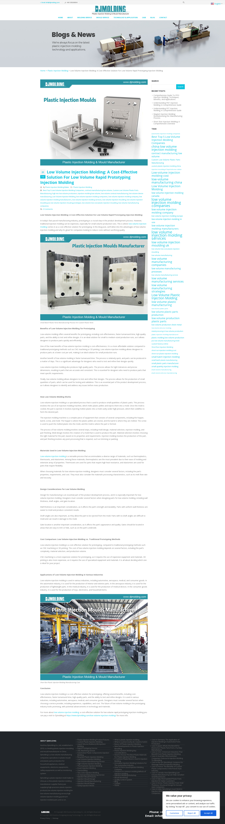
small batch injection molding (166, 356)
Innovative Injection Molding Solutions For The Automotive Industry (130, 764)
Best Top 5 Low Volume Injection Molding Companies (63, 190)
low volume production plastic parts (166, 320)
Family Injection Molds (85, 785)
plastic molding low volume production (168, 337)
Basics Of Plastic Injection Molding (127, 744)
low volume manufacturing (162, 255)
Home (60, 17)
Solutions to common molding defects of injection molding (130, 772)
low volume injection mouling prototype (66, 203)
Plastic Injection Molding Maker (57, 187)
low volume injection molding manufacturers (165, 227)
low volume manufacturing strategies (162, 288)
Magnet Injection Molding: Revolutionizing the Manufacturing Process (168, 116)
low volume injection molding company (123, 197)
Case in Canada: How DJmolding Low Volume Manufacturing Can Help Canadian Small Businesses (168, 775)
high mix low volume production (64, 193)
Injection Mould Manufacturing (89, 781)
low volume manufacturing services (168, 280)
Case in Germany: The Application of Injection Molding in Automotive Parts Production (166, 742)
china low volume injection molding (164, 148)
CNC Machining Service (86, 751)
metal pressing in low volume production (167, 331)
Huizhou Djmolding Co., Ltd (50, 745)
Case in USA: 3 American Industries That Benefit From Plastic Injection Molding (167, 753)
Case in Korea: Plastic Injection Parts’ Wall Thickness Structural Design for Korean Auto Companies (167, 785)
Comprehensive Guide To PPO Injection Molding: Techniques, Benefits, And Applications (166, 97)
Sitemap (55, 818)
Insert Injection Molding (86, 768)
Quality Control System (123, 780)
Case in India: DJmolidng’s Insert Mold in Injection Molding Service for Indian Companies (167, 791)
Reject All (192, 813)
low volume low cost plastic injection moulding (100, 203)
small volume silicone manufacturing (164, 373)
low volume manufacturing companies (162, 261)
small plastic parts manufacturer (165, 363)
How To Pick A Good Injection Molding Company (128, 768)
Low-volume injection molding (53, 456)
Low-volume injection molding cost (166, 174)
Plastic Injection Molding (58, 70)
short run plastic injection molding (165, 354)
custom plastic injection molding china (166, 166)
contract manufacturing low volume (98, 190)
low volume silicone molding (161, 328)
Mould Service (102, 17)
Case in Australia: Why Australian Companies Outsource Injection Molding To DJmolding (167, 758)
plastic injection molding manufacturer (165, 334)
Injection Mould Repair (86, 783)
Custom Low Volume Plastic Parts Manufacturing (166, 161)
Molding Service (84, 17)
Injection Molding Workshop (125, 775)
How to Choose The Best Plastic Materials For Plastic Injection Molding (130, 756)
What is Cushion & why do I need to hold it (130, 742)
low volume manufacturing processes (166, 270)
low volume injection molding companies (92, 197)
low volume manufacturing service (165, 275)
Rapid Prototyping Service (87, 748)
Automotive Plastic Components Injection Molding (93, 754)
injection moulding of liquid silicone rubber (167, 169)
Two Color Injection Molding (88, 773)
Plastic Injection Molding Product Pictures (93, 740)
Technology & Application (126, 17)
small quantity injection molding (165, 366)
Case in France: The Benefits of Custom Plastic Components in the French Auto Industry (167, 768)
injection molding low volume (89, 193)
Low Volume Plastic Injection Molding (166, 296)
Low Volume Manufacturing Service (91, 761)
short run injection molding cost (164, 350)
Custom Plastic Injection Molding (89, 742)
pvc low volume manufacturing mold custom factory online (165, 342)
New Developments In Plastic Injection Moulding (129, 747)
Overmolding (82, 770)
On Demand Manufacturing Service (90, 775)
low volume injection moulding (114, 200)
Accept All (208, 813)
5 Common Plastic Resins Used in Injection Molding (130, 760)
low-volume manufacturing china (167, 181)
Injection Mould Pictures (86, 777)
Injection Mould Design (86, 779)
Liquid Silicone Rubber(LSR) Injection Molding (91, 745)
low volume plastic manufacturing (164, 303)
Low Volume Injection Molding (63, 197)
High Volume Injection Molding (89, 764)
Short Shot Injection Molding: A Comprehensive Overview (167, 122)
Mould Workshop (121, 777)
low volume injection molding (66, 712)
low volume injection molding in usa (167, 221)
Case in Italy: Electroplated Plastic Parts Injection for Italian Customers (167, 780)
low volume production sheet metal (167, 324)
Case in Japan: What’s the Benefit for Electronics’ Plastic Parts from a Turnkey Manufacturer (167, 748)
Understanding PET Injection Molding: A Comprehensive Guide (167, 109)
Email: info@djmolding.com (51, 2)
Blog (152, 17)
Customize (174, 813)
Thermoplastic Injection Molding (89, 766)
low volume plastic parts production (165, 313)
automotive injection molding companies (166, 134)
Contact (163, 17)
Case (144, 17)
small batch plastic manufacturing (164, 360)
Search (155, 81)
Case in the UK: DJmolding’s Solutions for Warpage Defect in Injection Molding (167, 763)
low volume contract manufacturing (114, 193)
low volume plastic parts (160, 308)
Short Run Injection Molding (162, 347)
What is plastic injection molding (126, 740)
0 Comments (48, 209)
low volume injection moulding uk (166, 244)
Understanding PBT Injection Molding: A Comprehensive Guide (167, 104)
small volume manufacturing (161, 370)
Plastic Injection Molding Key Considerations (125, 752)
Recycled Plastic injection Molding (90, 757)
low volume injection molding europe (167, 216)
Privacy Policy (45, 818)
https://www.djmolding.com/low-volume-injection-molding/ (91, 715)
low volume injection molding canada (167, 194)
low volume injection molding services (87, 200)
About (70, 17)
